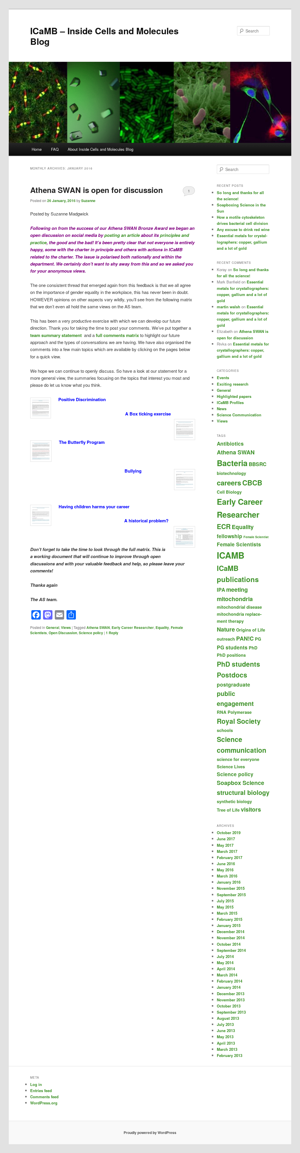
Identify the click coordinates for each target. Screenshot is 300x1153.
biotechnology (231, 473)
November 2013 (231, 1000)
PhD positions (231, 655)
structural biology (243, 792)
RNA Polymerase (234, 712)
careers (229, 482)
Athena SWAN (98, 627)
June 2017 (226, 838)
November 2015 (231, 888)
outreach (226, 639)
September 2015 (231, 894)
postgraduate (233, 684)
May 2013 (225, 1036)
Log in (36, 1084)
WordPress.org (43, 1103)
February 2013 (229, 1055)
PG (258, 639)
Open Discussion (63, 632)
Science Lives (231, 766)
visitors (251, 809)
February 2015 (229, 919)
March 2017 (227, 851)
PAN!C (245, 638)
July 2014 (225, 956)
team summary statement (56, 335)
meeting (237, 589)
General (52, 627)
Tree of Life (228, 810)
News (221, 408)
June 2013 (226, 1030)
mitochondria (235, 599)
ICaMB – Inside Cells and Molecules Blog (104, 35)
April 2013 (226, 1043)
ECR (224, 526)
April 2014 (226, 968)
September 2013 (231, 1012)
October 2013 (229, 1006)
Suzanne (88, 200)
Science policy (91, 632)
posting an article (122, 235)
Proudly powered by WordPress (150, 1132)
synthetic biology (234, 801)
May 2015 (225, 907)
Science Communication (239, 415)
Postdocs (232, 675)
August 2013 (228, 1018)
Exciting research (232, 384)
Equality (162, 627)
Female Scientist (256, 537)
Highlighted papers (234, 396)
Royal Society (239, 721)
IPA (221, 589)
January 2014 (229, 987)
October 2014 (229, 944)
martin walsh (228, 306)
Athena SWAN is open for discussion (96, 189)
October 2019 (229, 832)
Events (223, 377)
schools (225, 730)
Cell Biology (229, 492)
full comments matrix (117, 335)
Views (66, 627)
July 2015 (225, 901)
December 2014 (230, 931)
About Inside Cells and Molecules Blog (100, 149)
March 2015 (227, 913)
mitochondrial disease (239, 607)
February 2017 (229, 857)
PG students (232, 647)
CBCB (252, 482)
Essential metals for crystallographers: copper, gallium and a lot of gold (242, 242)
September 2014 (231, 950)
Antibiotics (230, 443)
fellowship (229, 536)
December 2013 (230, 993)
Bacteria (232, 462)
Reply (112, 632)
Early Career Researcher (133, 627)
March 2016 (227, 876)
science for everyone (238, 759)
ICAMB (230, 555)
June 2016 (226, 863)
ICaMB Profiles (230, 402)
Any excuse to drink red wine (243, 229)
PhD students (238, 664)
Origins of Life (250, 630)
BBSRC (257, 464)
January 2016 (229, 882)
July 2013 (225, 1024)
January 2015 (229, 925)
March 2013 (227, 1049)
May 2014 (225, 962)
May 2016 (225, 870)
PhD (253, 648)
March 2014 (227, 975)
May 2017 (225, 845)
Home (37, 149)
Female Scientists (239, 544)
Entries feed (41, 1090)
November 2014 (231, 937)
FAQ (55, 149)
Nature (226, 629)
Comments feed (44, 1096)
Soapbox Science (240, 783)
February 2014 (229, 981)
